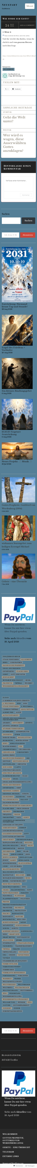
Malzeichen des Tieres (13, 872)
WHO (5, 993)
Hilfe (30, 845)
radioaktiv (8, 916)
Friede (17, 814)
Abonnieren (28, 235)
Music (28, 878)
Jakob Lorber (17, 854)
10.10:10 (6, 697)
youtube (7, 1005)
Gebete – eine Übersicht (16, 1147)
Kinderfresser (9, 863)
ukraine (16, 949)
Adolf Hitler (27, 709)
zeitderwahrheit (21, 1005)
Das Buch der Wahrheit (13, 665)
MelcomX (20, 875)
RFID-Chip (21, 919)
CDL (20, 746)
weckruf (29, 683)
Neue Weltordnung (12, 884)
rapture (19, 916)
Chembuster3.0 (9, 749)
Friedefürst (8, 817)
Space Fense (8, 940)
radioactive (17, 913)
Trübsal (18, 683)
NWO (24, 887)
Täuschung (8, 946)
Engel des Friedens (12, 668)
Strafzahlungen (25, 943)
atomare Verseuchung (13, 728)
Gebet (5, 674)
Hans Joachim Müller (12, 842)
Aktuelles (21, 638)
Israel (6, 854)
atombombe (8, 731)
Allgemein (9, 69)
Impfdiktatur (9, 848)
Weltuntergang (10, 990)
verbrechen (8, 969)
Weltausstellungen (12, 981)
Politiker (25, 898)
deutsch (6, 761)
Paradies (25, 893)
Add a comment (27, 25)
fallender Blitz (10, 799)
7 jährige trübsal (11, 709)
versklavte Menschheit (14, 972)
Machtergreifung (11, 869)
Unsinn (12, 955)
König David (23, 860)
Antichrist (17, 723)
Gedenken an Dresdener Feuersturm (14, 821)
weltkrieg (8, 987)
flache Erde (22, 671)
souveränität (23, 937)
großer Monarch (24, 839)
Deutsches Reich (20, 761)
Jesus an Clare (25, 857)
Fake (29, 796)
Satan (23, 922)
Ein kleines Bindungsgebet (17, 391)
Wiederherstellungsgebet (15, 686)
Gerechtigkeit (10, 827)
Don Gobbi (7, 767)
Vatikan (6, 958)
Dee (28, 758)
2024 (25, 703)
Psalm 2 (6, 913)
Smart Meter (9, 937)
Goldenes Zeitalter (12, 833)
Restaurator (9, 919)
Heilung (28, 842)
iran (19, 851)
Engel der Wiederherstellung (17, 782)
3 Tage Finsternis (11, 659)
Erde (19, 788)
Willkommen (10, 1134)
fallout (24, 799)
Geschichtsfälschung (13, 830)
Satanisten (8, 925)
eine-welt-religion (12, 773)
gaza (18, 817)
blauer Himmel (10, 746)
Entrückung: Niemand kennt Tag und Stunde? (15, 305)
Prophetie (7, 683)
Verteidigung (9, 975)
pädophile (7, 895)
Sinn (5, 934)
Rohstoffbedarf (10, 922)
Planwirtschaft (10, 898)
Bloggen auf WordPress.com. (13, 1163)
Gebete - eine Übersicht (14, 581)
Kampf (13, 860)
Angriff (6, 723)
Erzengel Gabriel (11, 791)
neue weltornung (11, 887)
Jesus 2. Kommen (10, 857)
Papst (29, 890)
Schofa (6, 928)
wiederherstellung (12, 996)
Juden (5, 860)
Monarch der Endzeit (13, 680)
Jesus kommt (8, 677)
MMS (29, 875)
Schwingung (27, 931)
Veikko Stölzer (10, 964)
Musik (28, 680)
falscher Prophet (11, 802)
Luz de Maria (16, 866)
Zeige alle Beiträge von (16, 76)
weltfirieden (9, 984)
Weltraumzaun (22, 987)
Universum (24, 952)
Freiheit (7, 811)
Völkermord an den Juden (15, 961)
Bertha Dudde (22, 740)
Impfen (21, 848)
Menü (29, 6)
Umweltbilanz (9, 952)
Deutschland (9, 764)
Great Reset (8, 839)
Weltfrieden (24, 984)
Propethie (7, 907)
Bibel (5, 662)
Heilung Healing (10, 845)
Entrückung (8, 671)
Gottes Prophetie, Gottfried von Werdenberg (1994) (13, 1140)
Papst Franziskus (10, 893)
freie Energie (23, 808)
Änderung (7, 734)
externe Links (11, 1156)
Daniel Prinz (9, 755)
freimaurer (18, 811)
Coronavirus (16, 662)
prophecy (19, 907)
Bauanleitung (24, 737)
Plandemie (20, 895)
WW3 (30, 1002)
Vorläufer (23, 975)
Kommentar (26, 195)
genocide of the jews (13, 825)
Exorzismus (8, 796)
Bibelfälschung (17, 743)
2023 (19, 703)
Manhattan (8, 875)
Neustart (10, 4)
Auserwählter (22, 731)
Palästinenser (18, 890)
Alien (18, 712)
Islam (25, 851)
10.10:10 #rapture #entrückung (11, 433)
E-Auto (18, 767)
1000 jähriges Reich (11, 656)
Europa (25, 794)
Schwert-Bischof (11, 931)
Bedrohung (8, 740)
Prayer (6, 901)
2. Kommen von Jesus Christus (16, 700)
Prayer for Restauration (14, 904)
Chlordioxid (25, 749)
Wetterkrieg (26, 990)
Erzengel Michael (11, 794)
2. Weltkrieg (9, 703)
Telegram (8, 1152)
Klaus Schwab (25, 863)
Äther (17, 734)
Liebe (5, 866)
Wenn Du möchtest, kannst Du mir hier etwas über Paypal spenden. (17, 628)
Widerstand (14, 993)
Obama (6, 890)
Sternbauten (9, 943)
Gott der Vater (18, 674)
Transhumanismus (23, 946)
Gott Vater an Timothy (13, 836)
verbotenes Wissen (12, 966)
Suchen (5, 214)
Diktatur (22, 764)
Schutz (15, 928)
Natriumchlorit (18, 881)
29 (3, 35)
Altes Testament (11, 715)
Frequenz (7, 814)
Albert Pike (8, 712)
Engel (16, 779)
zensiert (7, 1008)
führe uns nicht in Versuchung (17, 805)
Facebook (20, 796)
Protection (20, 910)
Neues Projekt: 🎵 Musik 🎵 (17, 461)
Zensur (17, 1008)
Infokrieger (8, 851)
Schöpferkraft (23, 925)
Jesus (28, 854)
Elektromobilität (11, 776)
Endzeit (6, 779)
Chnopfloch (8, 752)
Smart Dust (14, 934)
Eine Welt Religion (12, 770)
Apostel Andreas (10, 725)
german (22, 827)
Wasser (17, 978)
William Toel (9, 1002)
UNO (4, 955)
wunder (21, 1002)
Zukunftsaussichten (12, 1011)
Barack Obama (9, 737)
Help (23, 845)
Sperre (19, 940)
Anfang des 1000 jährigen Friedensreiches (14, 719)
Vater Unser (23, 955)
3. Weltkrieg (27, 706)
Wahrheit (7, 978)
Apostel (29, 723)
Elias (24, 776)
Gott (26, 833)
